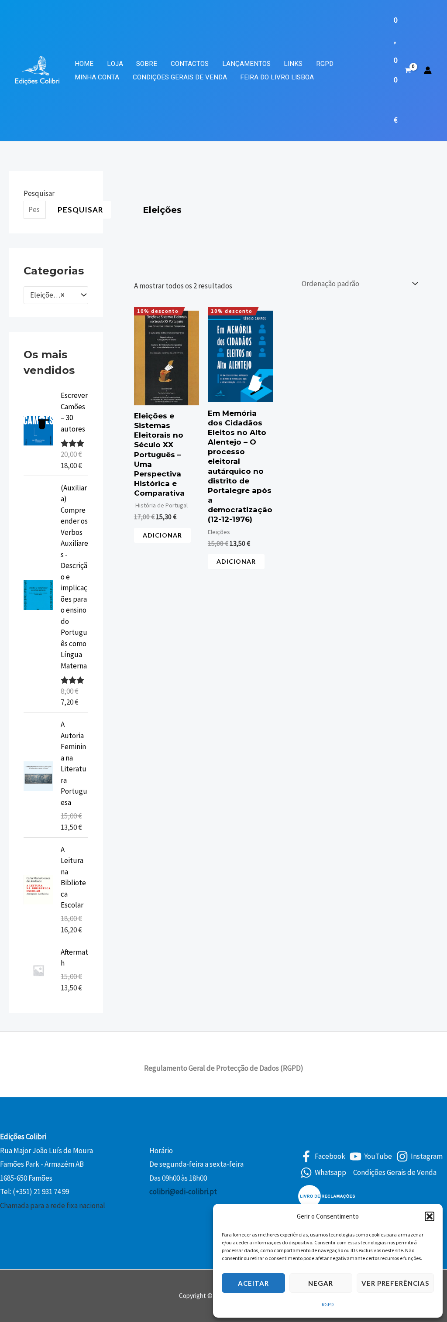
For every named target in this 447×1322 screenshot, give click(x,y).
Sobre (146, 64)
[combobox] (56, 295)
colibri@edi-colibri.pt (183, 1191)
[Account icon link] (428, 70)
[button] (429, 1216)
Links (293, 64)
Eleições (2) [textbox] (49, 295)
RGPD (328, 1304)
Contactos (190, 64)
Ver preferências (395, 1283)
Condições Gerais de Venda (180, 77)
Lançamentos (246, 64)
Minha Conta (97, 77)
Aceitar (253, 1283)
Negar (320, 1283)
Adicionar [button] (162, 535)
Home (84, 64)
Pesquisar (39, 193)
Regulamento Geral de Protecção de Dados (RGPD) (223, 1068)
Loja (115, 64)
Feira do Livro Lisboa (277, 77)
